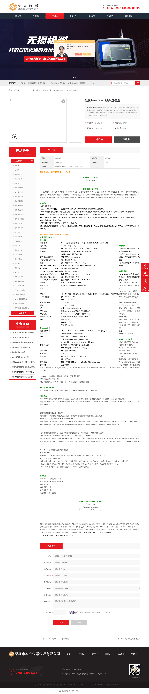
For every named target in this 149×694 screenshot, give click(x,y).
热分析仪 (17, 268)
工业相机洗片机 (20, 286)
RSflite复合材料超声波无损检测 (130, 639)
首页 (19, 90)
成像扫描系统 (19, 210)
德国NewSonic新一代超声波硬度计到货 (23, 362)
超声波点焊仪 (19, 188)
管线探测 (17, 263)
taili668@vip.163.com (80, 669)
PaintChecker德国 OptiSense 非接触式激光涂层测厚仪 (68, 83)
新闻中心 (73, 16)
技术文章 (91, 16)
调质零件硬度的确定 (18, 352)
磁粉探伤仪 (18, 183)
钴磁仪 (17, 170)
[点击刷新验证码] (73, 612)
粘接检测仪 (18, 174)
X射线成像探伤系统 (21, 299)
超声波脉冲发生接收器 (22, 308)
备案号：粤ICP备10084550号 (77, 685)
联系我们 (128, 16)
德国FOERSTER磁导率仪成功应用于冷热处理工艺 (23, 367)
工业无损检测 (36, 90)
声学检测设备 (19, 277)
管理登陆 (115, 685)
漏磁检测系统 (19, 201)
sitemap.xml (92, 685)
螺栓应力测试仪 (20, 281)
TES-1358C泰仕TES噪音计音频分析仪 (33, 83)
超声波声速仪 (19, 228)
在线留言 (110, 16)
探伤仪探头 (18, 245)
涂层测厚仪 (18, 237)
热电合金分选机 (20, 290)
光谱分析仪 (18, 250)
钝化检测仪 (18, 241)
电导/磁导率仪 (19, 219)
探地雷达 (17, 272)
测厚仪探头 (18, 259)
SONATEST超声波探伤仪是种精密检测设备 (23, 377)
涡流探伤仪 (18, 179)
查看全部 (22, 313)
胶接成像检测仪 (20, 303)
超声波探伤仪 (19, 192)
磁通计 (17, 165)
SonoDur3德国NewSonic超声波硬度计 (58, 639)
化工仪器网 (107, 685)
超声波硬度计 (46, 90)
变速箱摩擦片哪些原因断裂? (21, 347)
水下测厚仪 (18, 232)
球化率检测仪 (19, 214)
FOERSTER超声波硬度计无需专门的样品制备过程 (23, 337)
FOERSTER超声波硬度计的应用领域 (23, 332)
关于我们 (36, 16)
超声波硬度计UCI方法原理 (20, 357)
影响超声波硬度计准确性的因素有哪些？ (23, 342)
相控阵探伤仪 (19, 205)
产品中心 (54, 16)
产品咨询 (98, 139)
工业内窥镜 (18, 254)
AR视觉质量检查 (20, 294)
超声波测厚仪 (19, 223)
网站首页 (18, 16)
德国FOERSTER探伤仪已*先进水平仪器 (23, 372)
